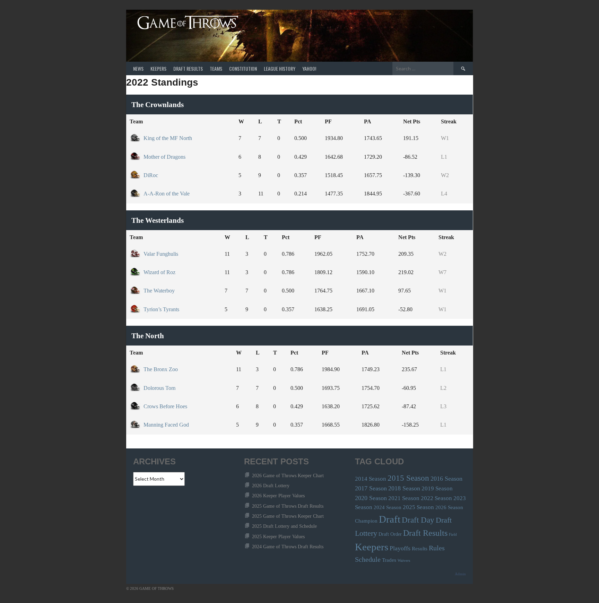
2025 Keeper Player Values (278, 536)
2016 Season (446, 478)
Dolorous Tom (159, 388)
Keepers (158, 68)
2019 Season (437, 488)
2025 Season (418, 507)
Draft (389, 519)
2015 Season (408, 477)
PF (328, 121)
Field (453, 534)
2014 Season (370, 478)
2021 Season (403, 498)
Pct (298, 121)
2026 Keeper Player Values (278, 495)
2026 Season (449, 507)
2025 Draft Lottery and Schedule (284, 526)
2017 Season (371, 488)
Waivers (404, 560)
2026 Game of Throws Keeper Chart (288, 475)
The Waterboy (159, 291)
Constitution (243, 68)
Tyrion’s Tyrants (161, 309)
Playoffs (400, 548)
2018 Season (404, 488)
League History (279, 68)
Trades (389, 560)
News (138, 68)
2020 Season (371, 498)
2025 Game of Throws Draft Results (287, 506)
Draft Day (418, 519)
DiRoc (151, 175)
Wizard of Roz (159, 272)
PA (367, 121)
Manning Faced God (166, 425)
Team (136, 121)
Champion (366, 521)
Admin (460, 574)
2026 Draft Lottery (270, 485)
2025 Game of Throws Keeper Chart (288, 516)
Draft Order (390, 534)
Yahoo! (309, 68)
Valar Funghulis (161, 254)
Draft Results (188, 68)
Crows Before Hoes (165, 406)
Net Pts (411, 121)
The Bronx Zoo (161, 369)
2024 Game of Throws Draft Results (287, 546)
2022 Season (436, 498)
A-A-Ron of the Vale (167, 193)
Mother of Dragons (164, 157)
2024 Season (387, 507)
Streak (449, 121)
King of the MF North (168, 138)
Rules (437, 548)
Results (419, 548)
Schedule (368, 559)
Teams (216, 68)
